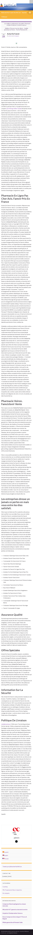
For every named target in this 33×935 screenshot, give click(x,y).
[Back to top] (29, 931)
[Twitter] (5, 1)
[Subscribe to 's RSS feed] (2, 1)
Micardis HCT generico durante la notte (15, 909)
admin (10, 36)
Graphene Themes (13, 933)
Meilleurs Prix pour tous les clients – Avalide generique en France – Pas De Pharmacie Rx (16, 29)
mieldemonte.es (5, 724)
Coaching (5, 886)
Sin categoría (16, 36)
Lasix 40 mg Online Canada (14, 108)
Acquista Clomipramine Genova (12, 913)
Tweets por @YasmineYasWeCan (12, 866)
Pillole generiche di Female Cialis (13, 922)
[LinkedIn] (7, 1)
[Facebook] (10, 1)
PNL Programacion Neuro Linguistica (12, 890)
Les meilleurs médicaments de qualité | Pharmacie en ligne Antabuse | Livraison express (17, 24)
